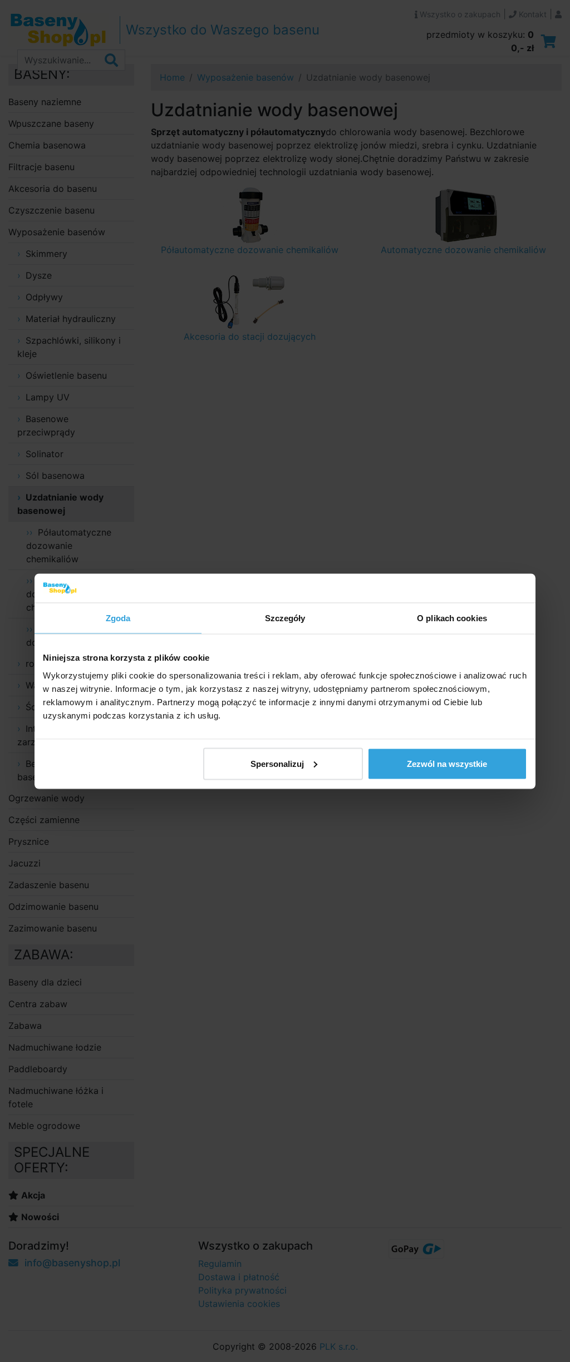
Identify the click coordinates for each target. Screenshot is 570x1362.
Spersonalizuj (277, 763)
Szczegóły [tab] (285, 618)
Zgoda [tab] (118, 618)
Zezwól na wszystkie (447, 763)
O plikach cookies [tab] (452, 618)
